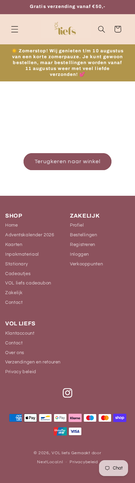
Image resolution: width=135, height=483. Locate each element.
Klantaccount (20, 333)
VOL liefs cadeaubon (28, 283)
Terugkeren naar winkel (67, 161)
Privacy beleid (20, 371)
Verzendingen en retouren (33, 362)
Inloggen (79, 254)
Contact (13, 302)
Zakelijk (14, 292)
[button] (14, 29)
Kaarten (13, 244)
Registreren (82, 244)
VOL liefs (61, 453)
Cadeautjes (17, 273)
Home (11, 225)
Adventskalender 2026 (29, 234)
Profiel (77, 225)
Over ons (14, 352)
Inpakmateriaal (22, 254)
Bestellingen (83, 234)
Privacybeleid (84, 462)
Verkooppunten (86, 264)
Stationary (16, 264)
